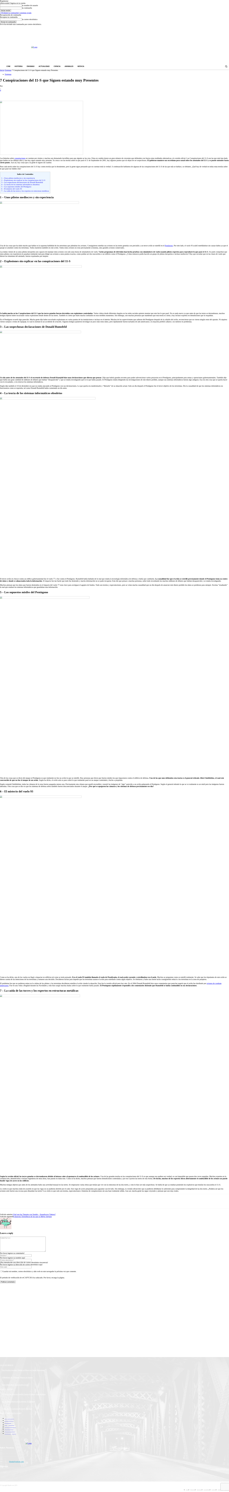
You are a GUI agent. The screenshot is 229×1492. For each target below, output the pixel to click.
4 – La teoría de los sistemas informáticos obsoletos (20, 184)
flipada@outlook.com (16, 1462)
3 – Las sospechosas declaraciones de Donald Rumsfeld (22, 182)
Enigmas (8, 70)
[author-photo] (5, 1228)
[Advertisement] (126, 47)
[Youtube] (227, 27)
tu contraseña (27, 8)
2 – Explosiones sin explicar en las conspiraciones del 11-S (23, 180)
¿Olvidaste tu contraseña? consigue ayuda (15, 13)
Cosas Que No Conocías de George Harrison (17, 1409)
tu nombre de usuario (30, 5)
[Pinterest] (21, 94)
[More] (38, 93)
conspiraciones (20, 158)
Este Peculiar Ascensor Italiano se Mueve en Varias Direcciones (23, 1370)
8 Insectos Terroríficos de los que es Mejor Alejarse (32, 1217)
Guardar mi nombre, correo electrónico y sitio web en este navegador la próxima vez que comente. (39, 1271)
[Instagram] (217, 27)
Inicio (2, 70)
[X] (221, 27)
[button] (226, 66)
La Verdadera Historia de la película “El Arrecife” (19, 1401)
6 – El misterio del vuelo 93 (11, 189)
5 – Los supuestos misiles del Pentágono (16, 187)
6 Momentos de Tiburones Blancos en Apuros (17, 1377)
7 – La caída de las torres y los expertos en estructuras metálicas (25, 191)
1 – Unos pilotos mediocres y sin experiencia (18, 178)
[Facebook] (214, 27)
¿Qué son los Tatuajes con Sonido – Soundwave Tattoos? (34, 1214)
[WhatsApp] (30, 94)
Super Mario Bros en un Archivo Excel (15, 1385)
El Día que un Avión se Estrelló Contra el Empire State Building (24, 1394)
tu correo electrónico (29, 19)
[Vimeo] (224, 27)
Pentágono (169, 246)
